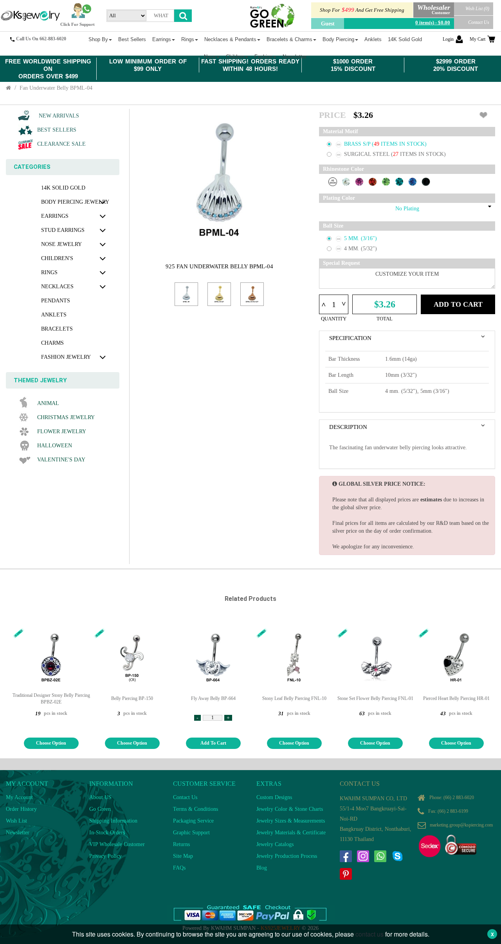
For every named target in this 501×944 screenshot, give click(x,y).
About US (100, 797)
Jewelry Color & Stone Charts (289, 809)
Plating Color (339, 198)
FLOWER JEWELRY (61, 431)
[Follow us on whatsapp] (380, 856)
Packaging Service (193, 821)
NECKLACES (57, 286)
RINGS (49, 272)
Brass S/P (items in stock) (385, 144)
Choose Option (51, 743)
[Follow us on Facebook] (345, 856)
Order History (21, 809)
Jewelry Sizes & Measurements (290, 821)
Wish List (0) (477, 8)
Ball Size (333, 226)
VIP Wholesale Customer (117, 844)
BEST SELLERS (56, 130)
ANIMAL (48, 403)
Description (348, 427)
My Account (19, 797)
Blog (261, 868)
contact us (369, 934)
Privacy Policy (105, 856)
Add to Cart (458, 304)
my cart (477, 39)
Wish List (16, 821)
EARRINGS (54, 216)
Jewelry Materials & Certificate (291, 832)
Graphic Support (191, 832)
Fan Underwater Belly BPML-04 (56, 88)
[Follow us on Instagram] (363, 856)
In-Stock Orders (107, 832)
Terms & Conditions (195, 809)
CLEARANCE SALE (61, 144)
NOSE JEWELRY (61, 244)
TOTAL (385, 319)
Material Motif (340, 131)
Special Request (341, 263)
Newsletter (17, 832)
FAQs (179, 868)
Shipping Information (113, 821)
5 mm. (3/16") (360, 238)
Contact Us (478, 22)
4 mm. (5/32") (360, 248)
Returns (181, 844)
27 (396, 154)
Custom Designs (274, 797)
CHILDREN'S (57, 258)
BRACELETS (57, 329)
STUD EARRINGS (63, 230)
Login (448, 39)
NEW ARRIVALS (58, 116)
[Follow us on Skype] (397, 856)
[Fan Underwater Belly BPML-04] (186, 294)
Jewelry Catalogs (275, 844)
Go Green (100, 809)
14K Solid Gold (63, 188)
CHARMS (52, 343)
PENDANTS (55, 301)
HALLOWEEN (54, 445)
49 (377, 144)
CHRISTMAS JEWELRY (66, 417)
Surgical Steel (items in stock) (395, 154)
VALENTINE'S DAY (61, 460)
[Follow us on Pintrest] (345, 874)
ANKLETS (54, 315)
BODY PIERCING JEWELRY (75, 202)
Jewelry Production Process (286, 856)
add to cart (213, 743)
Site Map (183, 856)
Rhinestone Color (343, 169)
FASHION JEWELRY (66, 357)
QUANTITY (333, 319)
